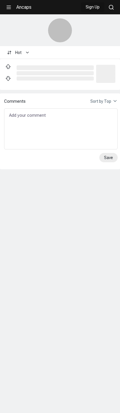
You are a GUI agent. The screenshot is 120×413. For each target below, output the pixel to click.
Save (108, 157)
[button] (105, 73)
